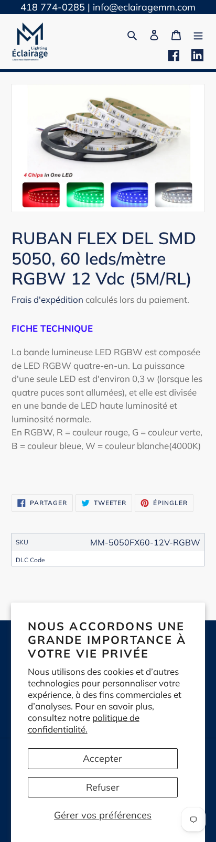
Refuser (103, 787)
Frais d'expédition (47, 299)
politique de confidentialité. (83, 723)
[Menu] (198, 33)
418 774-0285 (52, 7)
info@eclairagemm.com (144, 7)
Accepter (102, 758)
